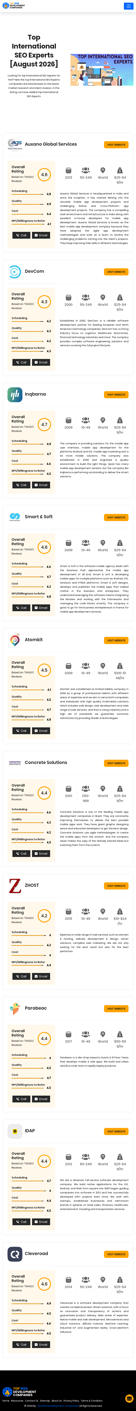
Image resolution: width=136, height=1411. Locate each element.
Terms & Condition (91, 1400)
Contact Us (31, 1400)
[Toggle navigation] (129, 6)
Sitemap (45, 1400)
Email (43, 235)
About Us (57, 1400)
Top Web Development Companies (57, 1406)
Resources (17, 1400)
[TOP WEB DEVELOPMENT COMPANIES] (13, 6)
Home (5, 1400)
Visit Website (116, 145)
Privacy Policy (71, 1400)
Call (23, 235)
